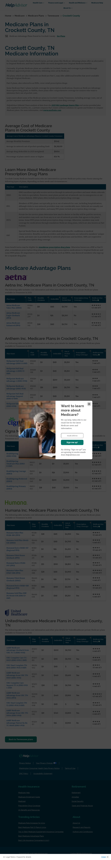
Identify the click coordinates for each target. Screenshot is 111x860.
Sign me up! (72, 442)
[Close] (89, 404)
